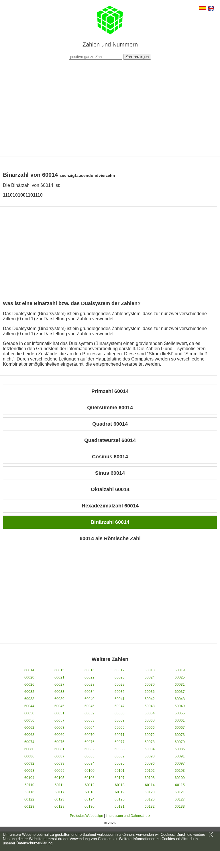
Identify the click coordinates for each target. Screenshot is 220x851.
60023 (120, 677)
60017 (120, 670)
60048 (150, 706)
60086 (29, 756)
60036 (150, 692)
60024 (150, 677)
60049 (180, 706)
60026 (29, 685)
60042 (150, 699)
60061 (180, 720)
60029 (120, 685)
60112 (90, 785)
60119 (120, 792)
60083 (120, 749)
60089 (120, 756)
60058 (90, 720)
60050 (29, 713)
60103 (180, 771)
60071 (120, 735)
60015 (59, 670)
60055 (180, 713)
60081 (59, 749)
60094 (90, 763)
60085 (180, 749)
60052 (90, 713)
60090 (150, 756)
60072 (150, 735)
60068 (29, 735)
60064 (90, 728)
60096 (150, 763)
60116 (29, 792)
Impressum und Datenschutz (128, 816)
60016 (90, 670)
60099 (59, 771)
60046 (90, 706)
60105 (59, 778)
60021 (59, 677)
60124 (90, 799)
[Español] (202, 8)
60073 (180, 735)
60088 (90, 756)
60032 (29, 692)
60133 (180, 807)
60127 (180, 799)
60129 (59, 807)
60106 (90, 778)
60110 (29, 785)
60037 (180, 692)
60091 (180, 756)
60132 (150, 807)
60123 (59, 799)
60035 (120, 692)
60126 (150, 799)
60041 (120, 699)
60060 (150, 720)
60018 (150, 670)
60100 (90, 771)
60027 (59, 685)
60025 (180, 677)
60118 (90, 792)
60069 (59, 735)
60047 (120, 706)
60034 (90, 692)
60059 (120, 720)
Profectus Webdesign (86, 816)
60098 (29, 771)
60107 (120, 778)
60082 (90, 749)
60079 (180, 742)
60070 (90, 735)
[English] (211, 9)
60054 (150, 713)
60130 (90, 807)
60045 (59, 706)
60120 (150, 792)
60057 (59, 720)
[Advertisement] (110, 107)
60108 (150, 778)
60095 (120, 763)
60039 (59, 699)
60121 (180, 792)
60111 (59, 785)
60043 (180, 699)
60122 (29, 799)
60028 (90, 685)
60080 (29, 749)
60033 (59, 692)
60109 (180, 778)
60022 (90, 677)
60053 (120, 713)
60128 (29, 807)
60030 (150, 685)
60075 (59, 742)
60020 (29, 677)
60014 (29, 670)
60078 (150, 742)
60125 (120, 799)
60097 (180, 763)
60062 (29, 728)
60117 (59, 792)
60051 (59, 713)
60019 (180, 670)
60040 (90, 699)
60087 (59, 756)
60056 (29, 720)
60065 (120, 728)
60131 (120, 807)
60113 (120, 785)
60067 (180, 728)
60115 (180, 785)
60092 (29, 763)
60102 (150, 771)
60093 (59, 763)
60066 (150, 728)
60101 (120, 771)
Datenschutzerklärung (34, 843)
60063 (59, 728)
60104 (29, 778)
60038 (29, 699)
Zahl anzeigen (137, 57)
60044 (29, 706)
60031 (180, 685)
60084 (150, 749)
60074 (29, 742)
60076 (90, 742)
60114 (150, 785)
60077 (120, 742)
